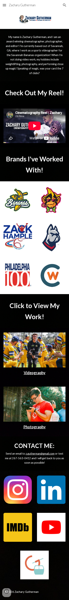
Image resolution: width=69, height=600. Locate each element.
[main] (34, 55)
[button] (4, 5)
